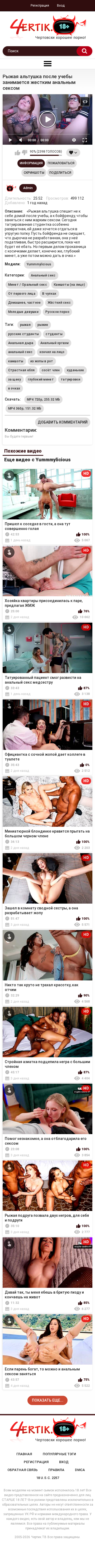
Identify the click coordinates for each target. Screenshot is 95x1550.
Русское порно (57, 312)
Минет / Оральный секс (27, 284)
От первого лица (22, 293)
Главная (24, 1454)
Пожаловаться (61, 163)
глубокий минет (41, 379)
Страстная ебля (21, 370)
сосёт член (51, 370)
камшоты (15, 361)
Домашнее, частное (24, 302)
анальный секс (20, 352)
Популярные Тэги (59, 1454)
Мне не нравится (24, 152)
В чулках (49, 293)
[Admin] (11, 188)
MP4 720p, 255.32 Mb (43, 399)
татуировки (70, 379)
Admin (28, 188)
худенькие (75, 370)
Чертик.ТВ (38, 1537)
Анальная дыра (21, 343)
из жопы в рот (41, 361)
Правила (56, 1470)
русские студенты (23, 334)
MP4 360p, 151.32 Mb (24, 408)
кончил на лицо (52, 352)
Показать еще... (47, 1400)
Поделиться (60, 173)
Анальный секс (43, 275)
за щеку (14, 379)
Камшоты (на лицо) (69, 284)
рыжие (42, 325)
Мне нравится (17, 152)
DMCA (80, 1470)
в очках (14, 388)
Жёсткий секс (59, 302)
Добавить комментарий (63, 422)
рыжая (25, 325)
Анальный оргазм (54, 343)
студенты (54, 334)
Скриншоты (34, 173)
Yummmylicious (39, 264)
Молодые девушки (23, 312)
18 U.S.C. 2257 (47, 1478)
